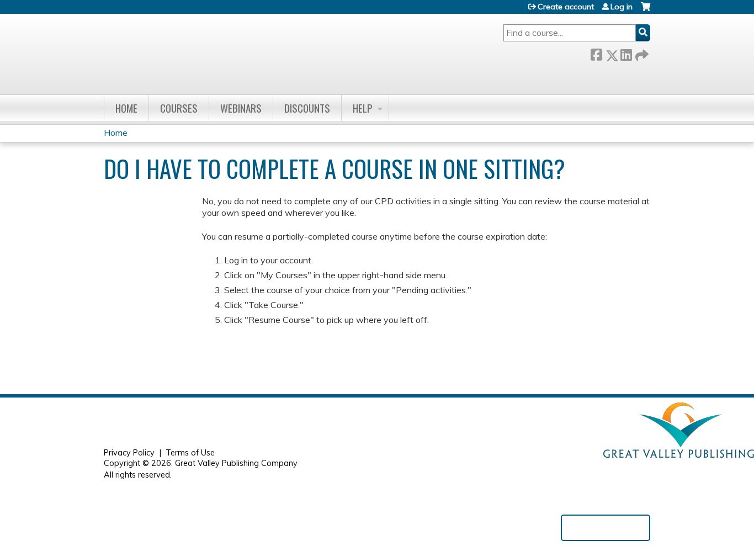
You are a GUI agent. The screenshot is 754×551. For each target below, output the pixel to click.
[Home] (260, 52)
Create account (566, 6)
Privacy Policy (129, 453)
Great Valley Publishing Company (236, 463)
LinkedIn (625, 53)
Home (126, 108)
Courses (179, 108)
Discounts (307, 108)
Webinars (241, 108)
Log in (621, 6)
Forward (640, 53)
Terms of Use (190, 453)
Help (363, 108)
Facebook (596, 53)
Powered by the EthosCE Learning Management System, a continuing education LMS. (605, 528)
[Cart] (645, 11)
